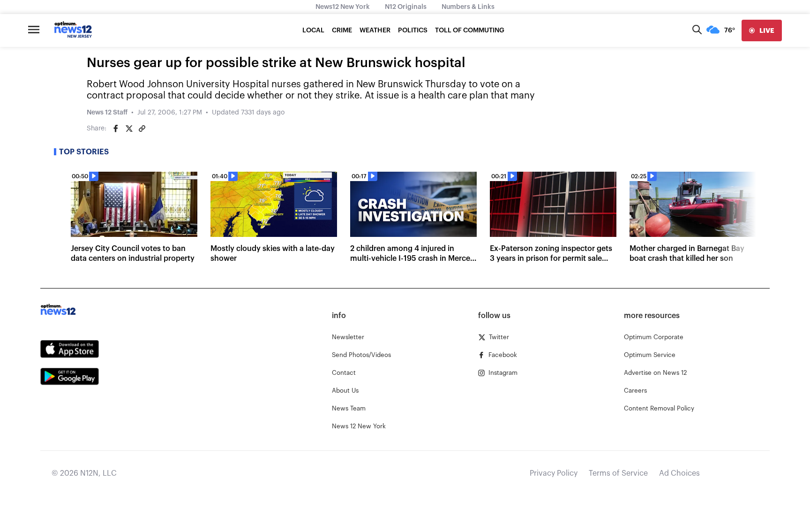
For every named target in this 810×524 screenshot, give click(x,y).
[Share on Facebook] (116, 128)
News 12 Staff (107, 112)
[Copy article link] (142, 128)
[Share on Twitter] (129, 128)
